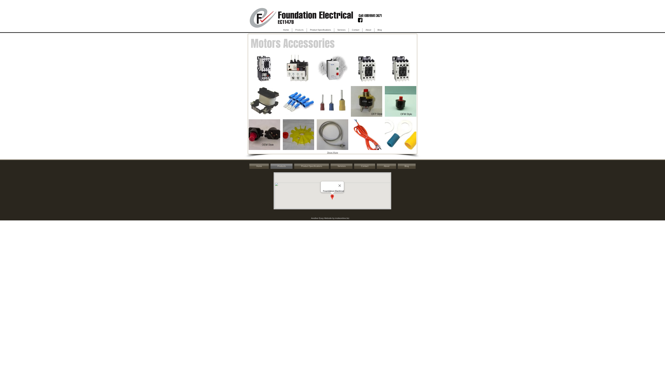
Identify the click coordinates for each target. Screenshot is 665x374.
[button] (370, 15)
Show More (332, 152)
